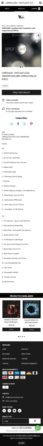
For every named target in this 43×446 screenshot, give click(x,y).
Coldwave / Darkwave (16, 26)
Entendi (21, 443)
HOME (4, 349)
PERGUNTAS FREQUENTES (29, 363)
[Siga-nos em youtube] (14, 410)
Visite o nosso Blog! (11, 401)
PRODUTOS (25, 349)
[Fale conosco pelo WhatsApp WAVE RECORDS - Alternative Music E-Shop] (38, 427)
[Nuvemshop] (21, 428)
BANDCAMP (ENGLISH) (9, 359)
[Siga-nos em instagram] (4, 410)
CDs (7, 26)
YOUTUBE (24, 359)
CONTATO (5, 363)
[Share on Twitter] (24, 124)
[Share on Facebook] (18, 124)
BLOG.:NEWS (6, 354)
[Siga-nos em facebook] (9, 410)
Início (3, 26)
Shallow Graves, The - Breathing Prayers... (31, 321)
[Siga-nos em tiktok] (19, 410)
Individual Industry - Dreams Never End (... (11, 321)
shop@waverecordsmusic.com (14, 397)
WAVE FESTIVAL (26, 354)
